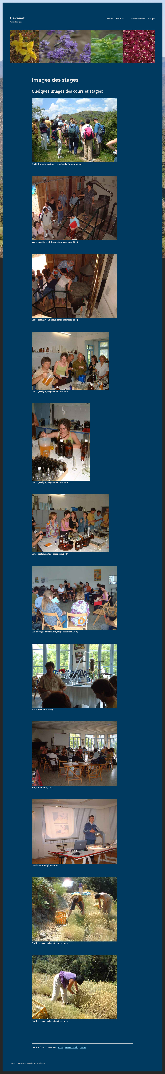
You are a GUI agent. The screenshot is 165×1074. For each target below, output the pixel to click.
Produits (120, 19)
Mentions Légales (71, 1047)
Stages (151, 19)
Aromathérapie (137, 19)
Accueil (109, 19)
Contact (83, 1047)
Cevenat (17, 18)
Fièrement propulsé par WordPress (31, 1063)
